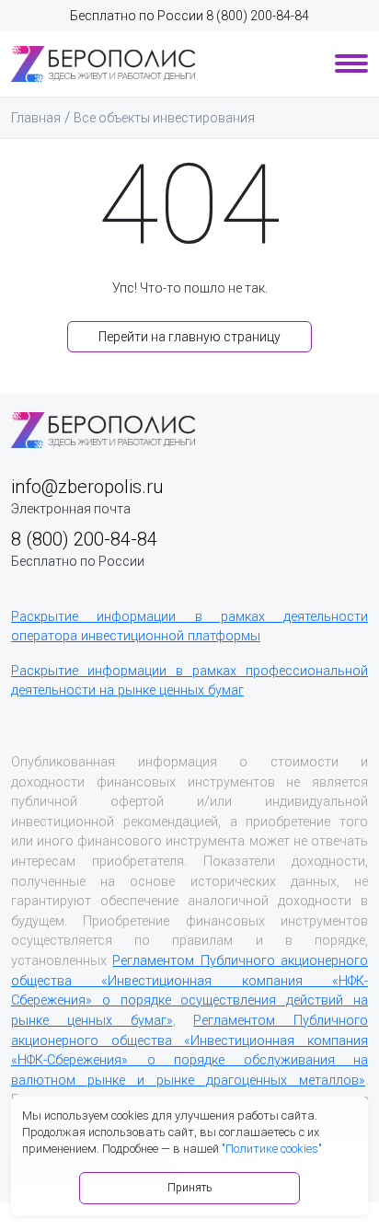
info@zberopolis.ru (87, 487)
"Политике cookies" (272, 1148)
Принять (189, 1187)
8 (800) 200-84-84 (257, 15)
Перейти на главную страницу (189, 336)
